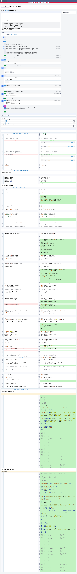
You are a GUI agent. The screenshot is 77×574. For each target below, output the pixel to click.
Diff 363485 (18, 85)
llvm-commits (15, 44)
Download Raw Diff (66, 12)
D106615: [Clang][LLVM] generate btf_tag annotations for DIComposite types (27, 48)
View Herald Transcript (20, 44)
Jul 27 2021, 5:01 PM (57, 75)
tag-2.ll (6, 126)
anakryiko (7, 93)
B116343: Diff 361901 (20, 65)
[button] (72, 142)
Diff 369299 (18, 100)
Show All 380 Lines (21, 232)
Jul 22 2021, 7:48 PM (58, 55)
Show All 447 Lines (20, 315)
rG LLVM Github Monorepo (13, 34)
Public (7, 7)
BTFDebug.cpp (7, 123)
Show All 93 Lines (21, 210)
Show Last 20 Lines (25, 170)
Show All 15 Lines (21, 357)
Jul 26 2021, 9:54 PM (58, 65)
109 (6, 71)
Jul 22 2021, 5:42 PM (58, 46)
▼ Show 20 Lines (26, 133)
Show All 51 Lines (20, 389)
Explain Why (38, 107)
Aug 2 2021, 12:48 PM (57, 93)
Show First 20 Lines (15, 133)
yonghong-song (7, 10)
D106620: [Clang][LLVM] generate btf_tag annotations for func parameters (27, 53)
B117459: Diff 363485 (20, 91)
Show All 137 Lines (20, 170)
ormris (14, 57)
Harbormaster (8, 55)
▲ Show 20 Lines (15, 170)
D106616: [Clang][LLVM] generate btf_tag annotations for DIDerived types (27, 49)
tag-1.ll (6, 125)
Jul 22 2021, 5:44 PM (58, 48)
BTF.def (6, 121)
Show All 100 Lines (21, 133)
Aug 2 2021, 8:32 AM (57, 85)
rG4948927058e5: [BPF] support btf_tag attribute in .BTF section (19, 107)
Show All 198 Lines (21, 187)
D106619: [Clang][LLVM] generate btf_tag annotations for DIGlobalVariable (27, 52)
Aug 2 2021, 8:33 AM (58, 91)
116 (6, 72)
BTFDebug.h (6, 122)
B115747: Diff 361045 (20, 55)
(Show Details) (22, 61)
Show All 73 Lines (21, 262)
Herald (7, 44)
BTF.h (6, 120)
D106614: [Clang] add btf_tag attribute (22, 46)
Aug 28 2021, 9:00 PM (57, 100)
